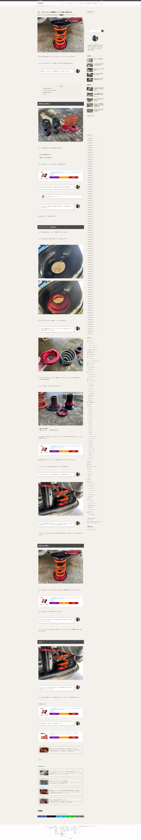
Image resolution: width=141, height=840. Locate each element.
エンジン (91, 343)
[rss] (101, 0)
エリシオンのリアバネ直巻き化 (50, 90)
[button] (42, 816)
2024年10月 (90, 186)
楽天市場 (73, 177)
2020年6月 (90, 303)
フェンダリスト (92, 358)
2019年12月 (91, 317)
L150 (90, 421)
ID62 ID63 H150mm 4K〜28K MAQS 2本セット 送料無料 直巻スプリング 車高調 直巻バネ (64, 733)
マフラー (90, 378)
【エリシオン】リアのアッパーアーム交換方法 (58, 781)
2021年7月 (90, 273)
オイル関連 (91, 385)
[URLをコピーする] (79, 816)
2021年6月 (90, 276)
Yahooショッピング (54, 177)
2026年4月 (90, 145)
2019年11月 (91, 319)
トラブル (91, 501)
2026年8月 (90, 138)
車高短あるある (92, 505)
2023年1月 (90, 232)
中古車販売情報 (91, 402)
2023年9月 (90, 214)
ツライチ (91, 492)
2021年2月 (90, 285)
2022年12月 (91, 234)
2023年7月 (90, 218)
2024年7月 (90, 191)
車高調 (91, 496)
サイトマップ (93, 826)
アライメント (92, 484)
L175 (90, 423)
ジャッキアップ (92, 490)
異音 (89, 479)
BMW (90, 406)
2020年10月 (91, 294)
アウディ (91, 415)
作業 (90, 404)
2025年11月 (90, 156)
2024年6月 (90, 193)
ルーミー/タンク (92, 436)
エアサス (91, 486)
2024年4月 (90, 198)
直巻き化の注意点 (47, 92)
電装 (90, 507)
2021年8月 (90, 271)
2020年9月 (90, 296)
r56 (90, 455)
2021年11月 (91, 264)
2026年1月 (90, 152)
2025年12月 (90, 154)
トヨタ (90, 434)
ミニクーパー (92, 451)
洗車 (90, 397)
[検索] (103, 0)
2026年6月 (90, 140)
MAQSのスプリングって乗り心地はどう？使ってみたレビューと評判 (63, 748)
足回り (56, 826)
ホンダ (90, 440)
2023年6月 (90, 221)
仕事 (90, 475)
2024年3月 (90, 200)
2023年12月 (91, 207)
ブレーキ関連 (92, 393)
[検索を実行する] (102, 31)
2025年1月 (90, 179)
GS (90, 459)
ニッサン (91, 438)
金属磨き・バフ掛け (93, 349)
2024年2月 (90, 202)
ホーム (47, 826)
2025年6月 (90, 168)
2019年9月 (90, 324)
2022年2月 (90, 257)
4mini (90, 341)
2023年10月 (91, 211)
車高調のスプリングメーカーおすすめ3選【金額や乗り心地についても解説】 (64, 790)
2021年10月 (91, 266)
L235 (90, 425)
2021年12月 (91, 262)
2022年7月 (90, 246)
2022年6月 (90, 248)
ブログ (90, 473)
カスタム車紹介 (91, 354)
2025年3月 (90, 175)
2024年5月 (90, 195)
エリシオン (40, 810)
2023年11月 (91, 209)
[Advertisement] (95, 21)
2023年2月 (90, 230)
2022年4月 (90, 253)
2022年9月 (90, 241)
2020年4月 (90, 308)
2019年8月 (90, 326)
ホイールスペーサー (93, 374)
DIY (90, 471)
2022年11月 (91, 237)
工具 (89, 464)
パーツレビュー (92, 503)
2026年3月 (90, 147)
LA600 (90, 432)
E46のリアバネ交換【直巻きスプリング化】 (58, 799)
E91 (90, 413)
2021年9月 (90, 269)
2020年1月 (90, 315)
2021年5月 (90, 278)
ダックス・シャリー (93, 345)
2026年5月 (90, 143)
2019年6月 (90, 331)
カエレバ (54, 599)
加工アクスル (92, 494)
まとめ (45, 94)
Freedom (40, 3)
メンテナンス (91, 380)
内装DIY (91, 369)
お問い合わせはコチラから (91, 529)
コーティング (91, 391)
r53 (90, 453)
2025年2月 (90, 177)
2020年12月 (91, 289)
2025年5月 (90, 170)
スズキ (90, 417)
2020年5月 (90, 305)
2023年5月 (90, 223)
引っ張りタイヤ (91, 466)
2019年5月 (90, 333)
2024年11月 (90, 184)
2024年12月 (90, 182)
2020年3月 (90, 310)
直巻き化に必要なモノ (48, 88)
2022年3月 (90, 255)
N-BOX (91, 442)
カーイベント (91, 356)
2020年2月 (90, 312)
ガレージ (90, 365)
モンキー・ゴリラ (92, 347)
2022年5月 (90, 250)
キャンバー (91, 488)
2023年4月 (90, 225)
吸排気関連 (91, 395)
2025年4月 (90, 172)
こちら (92, 522)
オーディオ (91, 509)
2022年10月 (91, 239)
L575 (90, 430)
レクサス (91, 457)
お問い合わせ (87, 826)
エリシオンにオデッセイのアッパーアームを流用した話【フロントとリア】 (64, 771)
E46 (90, 408)
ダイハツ (91, 419)
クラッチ (91, 387)
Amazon (64, 177)
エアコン (62, 827)
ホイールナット (92, 376)
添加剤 (62, 833)
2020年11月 (91, 292)
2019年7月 (90, 328)
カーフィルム (91, 363)
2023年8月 (90, 216)
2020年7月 (90, 301)
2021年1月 (90, 287)
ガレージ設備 (91, 367)
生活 (89, 468)
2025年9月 (90, 161)
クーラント (91, 389)
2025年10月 (90, 159)
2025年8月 (90, 163)
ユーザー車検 (92, 514)
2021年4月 (90, 280)
